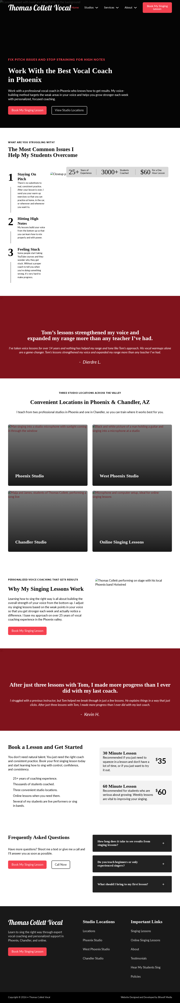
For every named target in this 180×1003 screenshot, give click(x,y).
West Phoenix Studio (119, 475)
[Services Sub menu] (117, 7)
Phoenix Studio (29, 475)
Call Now (61, 864)
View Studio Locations (69, 110)
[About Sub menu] (135, 7)
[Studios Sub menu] (96, 7)
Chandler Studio (31, 542)
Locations (89, 931)
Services (109, 7)
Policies (136, 976)
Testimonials (139, 958)
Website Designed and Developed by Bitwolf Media (146, 997)
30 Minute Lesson (119, 753)
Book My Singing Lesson (157, 7)
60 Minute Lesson (119, 786)
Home (75, 7)
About (128, 7)
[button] (132, 843)
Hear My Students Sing (145, 967)
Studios (89, 7)
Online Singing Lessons (122, 542)
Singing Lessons (141, 931)
